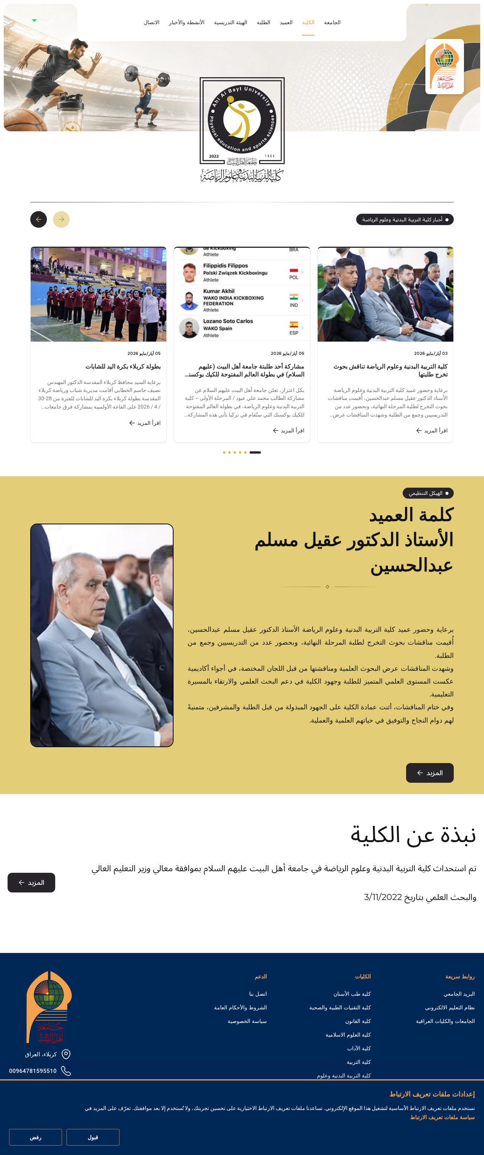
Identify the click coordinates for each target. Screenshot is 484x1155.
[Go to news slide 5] (229, 452)
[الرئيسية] (49, 1006)
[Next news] (38, 219)
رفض (36, 1137)
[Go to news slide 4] (235, 452)
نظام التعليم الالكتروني (450, 1007)
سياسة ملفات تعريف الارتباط (442, 1117)
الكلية (308, 22)
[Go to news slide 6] (224, 452)
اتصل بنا (258, 993)
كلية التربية (359, 1062)
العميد (286, 22)
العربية (47, 20)
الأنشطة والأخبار (187, 22)
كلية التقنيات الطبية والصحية (340, 1007)
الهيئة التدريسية (230, 22)
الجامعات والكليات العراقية (445, 1021)
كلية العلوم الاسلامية (348, 1034)
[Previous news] (61, 219)
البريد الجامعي (459, 993)
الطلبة (263, 22)
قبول (93, 1137)
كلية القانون (358, 1021)
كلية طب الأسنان (352, 993)
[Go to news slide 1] (255, 452)
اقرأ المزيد (149, 423)
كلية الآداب (359, 1048)
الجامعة (332, 22)
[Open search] (26, 20)
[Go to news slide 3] (240, 452)
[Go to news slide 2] (245, 452)
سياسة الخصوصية (247, 1021)
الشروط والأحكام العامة (240, 1007)
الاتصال (152, 22)
